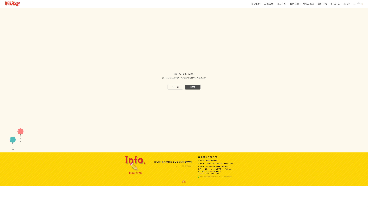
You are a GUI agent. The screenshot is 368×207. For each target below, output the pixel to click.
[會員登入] (354, 4)
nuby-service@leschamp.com (220, 163)
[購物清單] (358, 4)
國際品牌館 (308, 4)
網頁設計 (188, 166)
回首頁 (193, 87)
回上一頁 (175, 87)
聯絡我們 (294, 4)
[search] (362, 4)
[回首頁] (12, 3)
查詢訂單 (335, 4)
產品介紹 (281, 4)
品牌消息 (268, 4)
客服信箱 (322, 4)
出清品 (347, 4)
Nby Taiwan (225, 169)
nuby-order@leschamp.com (218, 166)
